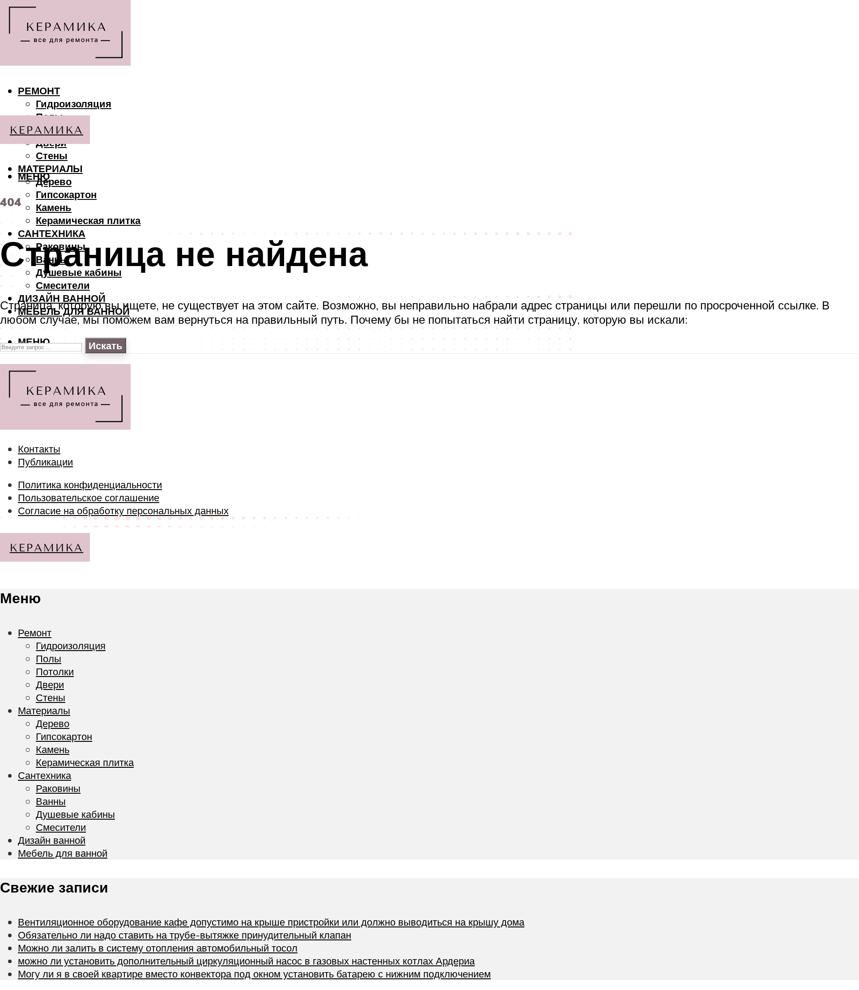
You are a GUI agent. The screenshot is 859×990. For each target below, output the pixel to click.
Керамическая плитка (88, 220)
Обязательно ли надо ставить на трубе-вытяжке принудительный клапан (184, 934)
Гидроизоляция (73, 103)
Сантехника (44, 775)
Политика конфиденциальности (90, 484)
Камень (54, 207)
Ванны (51, 801)
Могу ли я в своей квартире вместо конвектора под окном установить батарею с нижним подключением (254, 973)
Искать (106, 345)
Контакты (39, 448)
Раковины (58, 788)
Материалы (50, 168)
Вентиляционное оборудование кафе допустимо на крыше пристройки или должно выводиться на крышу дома (271, 921)
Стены (52, 155)
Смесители (63, 285)
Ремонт (39, 90)
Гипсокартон (66, 194)
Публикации (45, 461)
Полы (48, 658)
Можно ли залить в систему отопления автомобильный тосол (158, 947)
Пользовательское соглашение (88, 497)
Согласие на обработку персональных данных (123, 510)
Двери (50, 684)
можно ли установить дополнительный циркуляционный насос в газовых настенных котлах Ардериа (246, 960)
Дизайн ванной (51, 839)
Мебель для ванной (62, 852)
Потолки (55, 671)
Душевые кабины (75, 814)
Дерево (54, 181)
